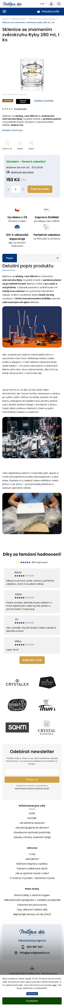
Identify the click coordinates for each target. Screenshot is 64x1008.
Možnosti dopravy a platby (32, 863)
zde (54, 985)
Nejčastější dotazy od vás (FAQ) (32, 914)
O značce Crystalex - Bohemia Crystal (32, 878)
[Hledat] (59, 4)
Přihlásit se (32, 779)
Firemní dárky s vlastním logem (32, 895)
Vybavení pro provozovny (32, 904)
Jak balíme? (32, 859)
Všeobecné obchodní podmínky (32, 832)
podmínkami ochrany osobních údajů (32, 788)
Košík (32, 813)
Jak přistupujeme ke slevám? (32, 827)
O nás (32, 854)
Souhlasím (32, 1000)
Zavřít (52, 154)
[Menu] (4, 11)
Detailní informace (12, 130)
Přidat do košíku (40, 189)
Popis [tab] (9, 258)
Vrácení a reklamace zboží (32, 868)
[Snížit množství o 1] (8, 189)
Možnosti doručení (22, 172)
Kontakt (32, 818)
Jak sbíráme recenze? (32, 823)
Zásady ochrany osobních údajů (32, 837)
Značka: (43, 100)
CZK (42, 3)
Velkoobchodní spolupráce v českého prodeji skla (32, 900)
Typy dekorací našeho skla (32, 909)
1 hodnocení (20, 109)
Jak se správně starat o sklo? (32, 873)
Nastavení (32, 993)
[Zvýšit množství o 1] (23, 189)
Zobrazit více (32, 660)
